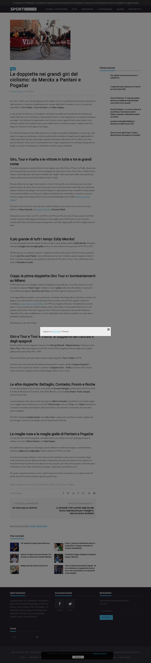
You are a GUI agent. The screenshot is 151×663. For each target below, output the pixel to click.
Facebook (56, 331)
